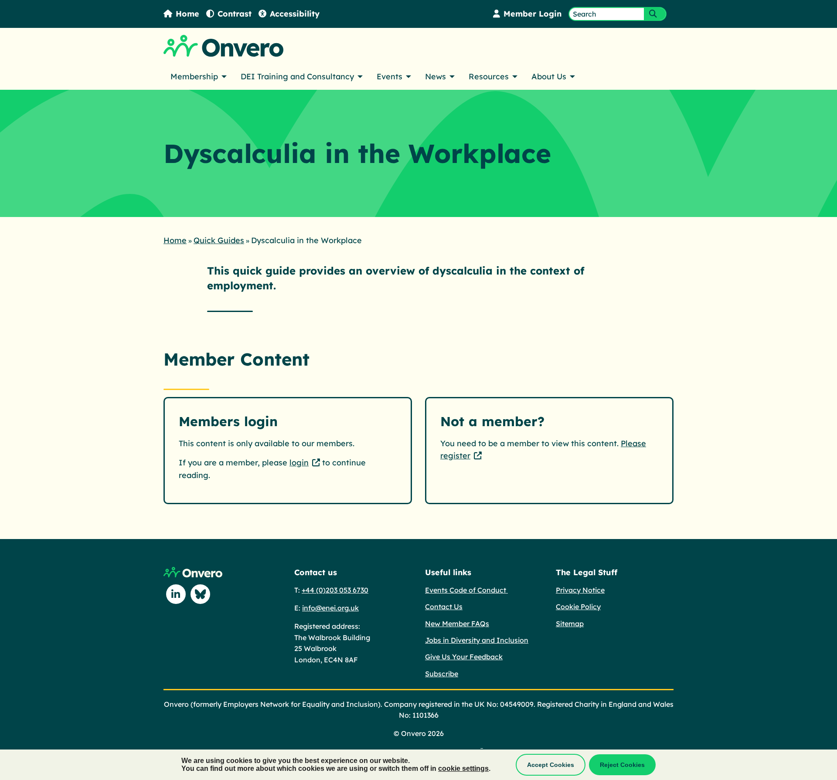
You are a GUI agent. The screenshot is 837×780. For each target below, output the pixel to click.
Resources (489, 76)
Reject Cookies (622, 764)
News (435, 76)
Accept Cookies (550, 764)
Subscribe (441, 673)
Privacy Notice (580, 590)
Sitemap (570, 623)
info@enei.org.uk (330, 608)
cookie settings (463, 768)
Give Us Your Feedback (464, 656)
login (299, 463)
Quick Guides (219, 240)
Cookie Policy (578, 606)
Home (187, 14)
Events (389, 76)
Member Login (532, 14)
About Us (548, 76)
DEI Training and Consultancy (297, 76)
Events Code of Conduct (466, 590)
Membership (194, 76)
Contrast (235, 14)
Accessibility (295, 14)
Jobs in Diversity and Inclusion (476, 640)
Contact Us (444, 606)
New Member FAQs (457, 623)
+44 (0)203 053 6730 (335, 590)
